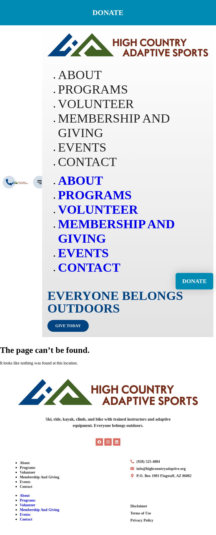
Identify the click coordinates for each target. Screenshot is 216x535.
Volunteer (27, 472)
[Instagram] (108, 442)
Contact (26, 487)
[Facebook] (99, 442)
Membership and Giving (39, 477)
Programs (27, 468)
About (25, 463)
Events (25, 482)
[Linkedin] (116, 442)
